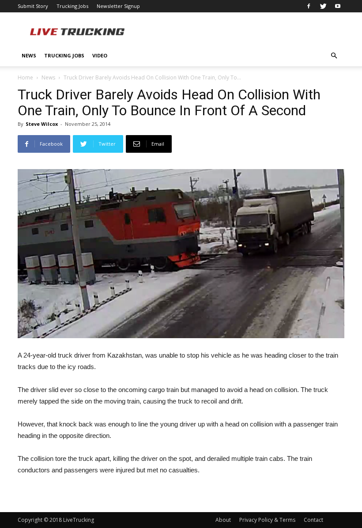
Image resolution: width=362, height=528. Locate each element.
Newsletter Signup (118, 6)
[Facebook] (308, 6)
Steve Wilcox (42, 124)
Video (99, 55)
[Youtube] (337, 6)
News (29, 55)
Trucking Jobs (72, 6)
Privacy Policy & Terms (267, 520)
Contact (313, 520)
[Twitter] (323, 6)
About (223, 520)
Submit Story (33, 6)
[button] (333, 56)
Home (25, 77)
